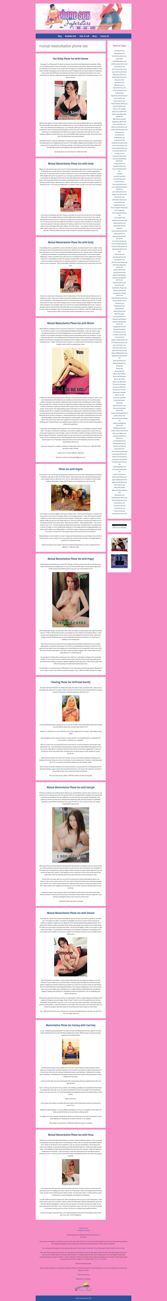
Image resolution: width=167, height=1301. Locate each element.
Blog (60, 36)
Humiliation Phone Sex (119, 288)
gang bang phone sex (119, 249)
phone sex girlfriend (119, 382)
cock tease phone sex (119, 151)
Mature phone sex (119, 311)
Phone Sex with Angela (71, 469)
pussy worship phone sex (119, 413)
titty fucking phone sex (119, 500)
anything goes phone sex (119, 64)
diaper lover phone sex (119, 194)
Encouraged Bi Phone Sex (119, 207)
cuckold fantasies (119, 176)
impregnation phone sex (119, 298)
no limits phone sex (119, 332)
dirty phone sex (119, 197)
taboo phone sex (119, 485)
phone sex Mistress (119, 387)
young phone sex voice (119, 513)
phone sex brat (119, 371)
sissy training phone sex (119, 451)
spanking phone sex (119, 467)
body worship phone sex (119, 127)
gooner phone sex (119, 270)
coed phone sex (119, 153)
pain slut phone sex (119, 345)
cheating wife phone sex (119, 143)
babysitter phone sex (119, 74)
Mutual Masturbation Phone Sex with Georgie (71, 787)
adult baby (119, 59)
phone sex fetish (119, 379)
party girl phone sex (119, 360)
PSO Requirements (83, 1275)
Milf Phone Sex (119, 314)
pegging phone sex (119, 363)
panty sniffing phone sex (119, 353)
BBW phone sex (119, 85)
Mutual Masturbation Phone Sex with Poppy (71, 558)
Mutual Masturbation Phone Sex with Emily (70, 163)
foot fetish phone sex (119, 241)
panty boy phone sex (119, 348)
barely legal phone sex (119, 77)
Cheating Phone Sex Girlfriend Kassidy (70, 682)
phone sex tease (119, 400)
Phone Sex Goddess (119, 384)
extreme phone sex (119, 223)
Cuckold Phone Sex (119, 179)
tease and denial (119, 487)
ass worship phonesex (119, 72)
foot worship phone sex (119, 244)
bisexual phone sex (119, 106)
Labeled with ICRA (83, 1230)
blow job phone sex (119, 124)
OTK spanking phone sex (119, 342)
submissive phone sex (119, 477)
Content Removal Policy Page (114, 1248)
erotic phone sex (119, 218)
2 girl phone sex (119, 51)
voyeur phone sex (119, 511)
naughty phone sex (119, 326)
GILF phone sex (119, 259)
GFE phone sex (119, 254)
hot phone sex (119, 285)
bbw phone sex (119, 82)
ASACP (81, 1228)
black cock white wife (119, 111)
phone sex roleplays (119, 392)
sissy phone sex (119, 449)
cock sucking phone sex (119, 148)
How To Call (84, 36)
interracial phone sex (119, 300)
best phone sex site (119, 88)
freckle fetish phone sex (119, 246)
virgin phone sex (119, 508)
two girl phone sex (119, 505)
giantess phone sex (119, 257)
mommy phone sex (119, 316)
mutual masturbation (119, 319)
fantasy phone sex (119, 226)
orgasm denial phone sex (119, 340)
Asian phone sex (119, 66)
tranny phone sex (119, 503)
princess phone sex (119, 405)
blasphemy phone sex (119, 122)
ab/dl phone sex (119, 53)
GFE (119, 252)
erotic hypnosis (119, 210)
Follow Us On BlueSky (119, 527)
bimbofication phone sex (119, 103)
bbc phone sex (119, 80)
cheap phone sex (119, 140)
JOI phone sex (119, 303)
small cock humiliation (119, 457)
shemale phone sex (119, 443)
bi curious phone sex (119, 90)
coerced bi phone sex (119, 156)
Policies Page (80, 1248)
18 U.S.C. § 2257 (100, 1259)
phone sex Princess (119, 389)
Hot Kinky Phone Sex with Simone (70, 58)
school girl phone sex (119, 433)
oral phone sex (119, 337)
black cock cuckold (119, 109)
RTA (86, 1228)
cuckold (119, 174)
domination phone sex (119, 200)
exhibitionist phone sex (119, 220)
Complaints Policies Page (93, 1248)
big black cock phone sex (119, 96)
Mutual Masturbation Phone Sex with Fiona (70, 1134)
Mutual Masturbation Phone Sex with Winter (70, 323)
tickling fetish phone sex (119, 498)
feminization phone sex (119, 231)
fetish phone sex (119, 233)
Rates (94, 36)
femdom (119, 228)
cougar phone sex (119, 163)
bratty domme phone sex (119, 129)
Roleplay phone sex (119, 428)
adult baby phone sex (119, 61)
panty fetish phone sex (119, 350)
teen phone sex (119, 495)
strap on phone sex (119, 474)
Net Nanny (83, 1237)
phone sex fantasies (119, 376)
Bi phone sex (119, 93)
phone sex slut (119, 395)
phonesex (119, 403)
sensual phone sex (119, 441)
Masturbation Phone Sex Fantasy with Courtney (70, 1025)
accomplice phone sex (119, 56)
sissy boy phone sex (119, 446)
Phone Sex (119, 366)
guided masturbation (119, 275)
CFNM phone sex (119, 137)
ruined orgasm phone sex (119, 430)
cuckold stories (119, 181)
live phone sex (119, 308)
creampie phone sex (119, 166)
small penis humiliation (119, 459)
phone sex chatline (119, 374)
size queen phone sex (119, 454)
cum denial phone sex (119, 184)
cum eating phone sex (119, 192)
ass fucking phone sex (119, 69)
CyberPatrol (95, 1235)
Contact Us (104, 36)
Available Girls (70, 36)
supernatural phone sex (119, 482)
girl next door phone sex (119, 262)
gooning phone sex (119, 272)
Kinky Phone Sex (119, 306)
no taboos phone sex (119, 334)
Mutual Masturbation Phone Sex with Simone (70, 913)
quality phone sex (119, 416)
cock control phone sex (119, 145)
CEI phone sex (119, 135)
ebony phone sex (119, 202)
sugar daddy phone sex (119, 479)
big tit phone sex (119, 98)
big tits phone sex (119, 101)
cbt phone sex (119, 132)
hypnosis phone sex (119, 290)
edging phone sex (119, 205)
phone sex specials (119, 397)
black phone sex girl (119, 119)
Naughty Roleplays (119, 329)
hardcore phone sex (119, 282)
